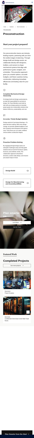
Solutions (12, 26)
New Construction (21, 26)
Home (5, 26)
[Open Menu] (32, 2)
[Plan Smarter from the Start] (17, 434)
